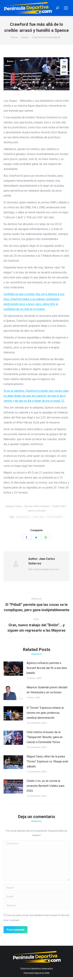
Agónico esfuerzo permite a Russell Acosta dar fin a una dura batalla (47, 668)
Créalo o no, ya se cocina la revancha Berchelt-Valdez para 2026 (45, 785)
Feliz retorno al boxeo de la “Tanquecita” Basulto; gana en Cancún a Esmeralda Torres (45, 737)
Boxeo (10, 61)
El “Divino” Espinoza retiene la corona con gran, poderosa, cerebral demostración (45, 712)
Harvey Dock (38, 517)
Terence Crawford (54, 517)
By (37, 506)
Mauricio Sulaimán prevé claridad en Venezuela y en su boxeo (47, 690)
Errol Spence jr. (23, 517)
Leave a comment (36, 510)
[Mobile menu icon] (65, 8)
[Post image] (13, 668)
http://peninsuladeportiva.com (43, 569)
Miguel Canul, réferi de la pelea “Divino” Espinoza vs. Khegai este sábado (47, 761)
